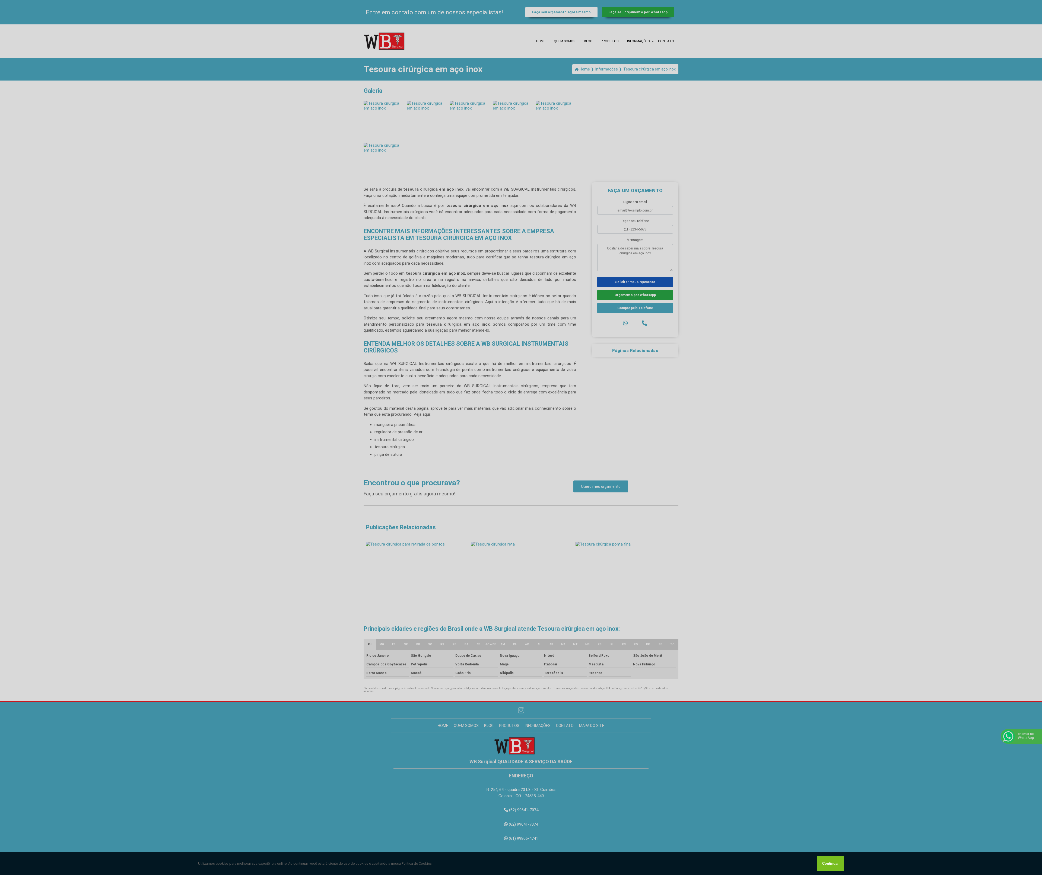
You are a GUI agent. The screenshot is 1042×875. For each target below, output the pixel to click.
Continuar (830, 863)
